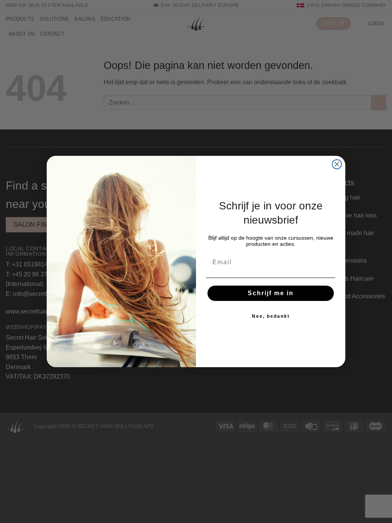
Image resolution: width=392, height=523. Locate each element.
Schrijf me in (271, 293)
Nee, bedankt (271, 316)
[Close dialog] (336, 164)
